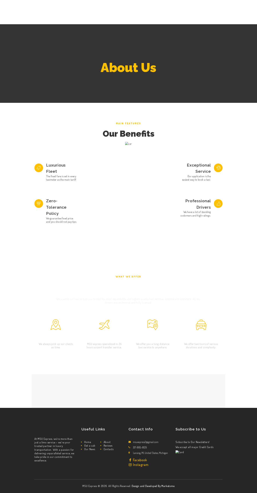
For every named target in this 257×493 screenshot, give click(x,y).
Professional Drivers (198, 204)
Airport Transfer (104, 337)
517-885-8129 (140, 447)
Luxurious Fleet (56, 168)
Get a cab (89, 445)
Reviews (108, 445)
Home (87, 442)
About (107, 442)
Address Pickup (55, 337)
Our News (89, 449)
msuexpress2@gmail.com (145, 442)
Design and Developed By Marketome (153, 486)
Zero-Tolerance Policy (56, 207)
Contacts (109, 449)
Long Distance (152, 337)
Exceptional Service (199, 168)
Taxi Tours (201, 337)
